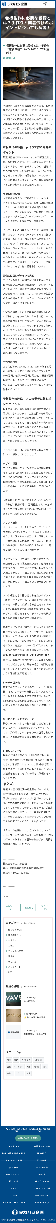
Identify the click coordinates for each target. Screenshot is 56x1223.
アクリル (19, 1073)
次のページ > (45, 907)
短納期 (36, 1066)
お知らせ (12, 940)
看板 (9, 1060)
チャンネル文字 (15, 950)
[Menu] (51, 4)
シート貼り (18, 1066)
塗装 (9, 1066)
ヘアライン (38, 1060)
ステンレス (26, 1060)
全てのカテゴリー (16, 929)
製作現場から (14, 934)
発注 (28, 1073)
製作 (16, 1060)
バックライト (14, 967)
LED (10, 972)
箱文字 (11, 956)
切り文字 (12, 961)
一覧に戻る (28, 907)
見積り (10, 1073)
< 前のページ (11, 907)
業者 (28, 1066)
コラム (6, 896)
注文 (45, 1066)
